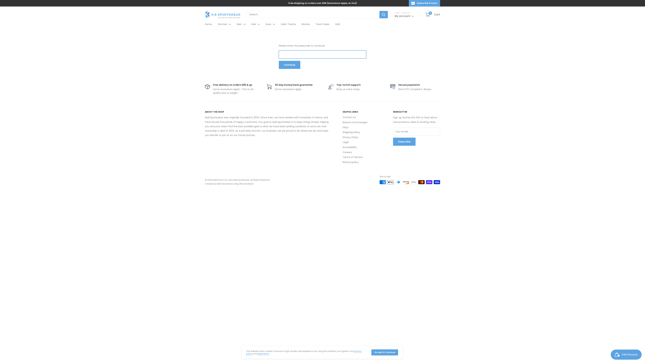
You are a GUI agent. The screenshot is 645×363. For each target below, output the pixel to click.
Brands (306, 24)
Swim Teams (288, 24)
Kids (253, 24)
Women (222, 24)
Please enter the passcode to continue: (302, 45)
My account (403, 16)
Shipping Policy (351, 132)
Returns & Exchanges (355, 122)
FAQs (346, 127)
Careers (347, 152)
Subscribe (404, 141)
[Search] (383, 14)
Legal (346, 142)
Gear (268, 24)
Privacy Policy (350, 137)
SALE (337, 24)
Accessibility (350, 147)
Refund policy (351, 162)
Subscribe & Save (427, 3)
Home (208, 24)
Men (239, 24)
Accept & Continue (384, 352)
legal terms (263, 353)
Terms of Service (353, 157)
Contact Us (349, 117)
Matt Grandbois (225, 183)
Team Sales (322, 24)
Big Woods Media (244, 183)
